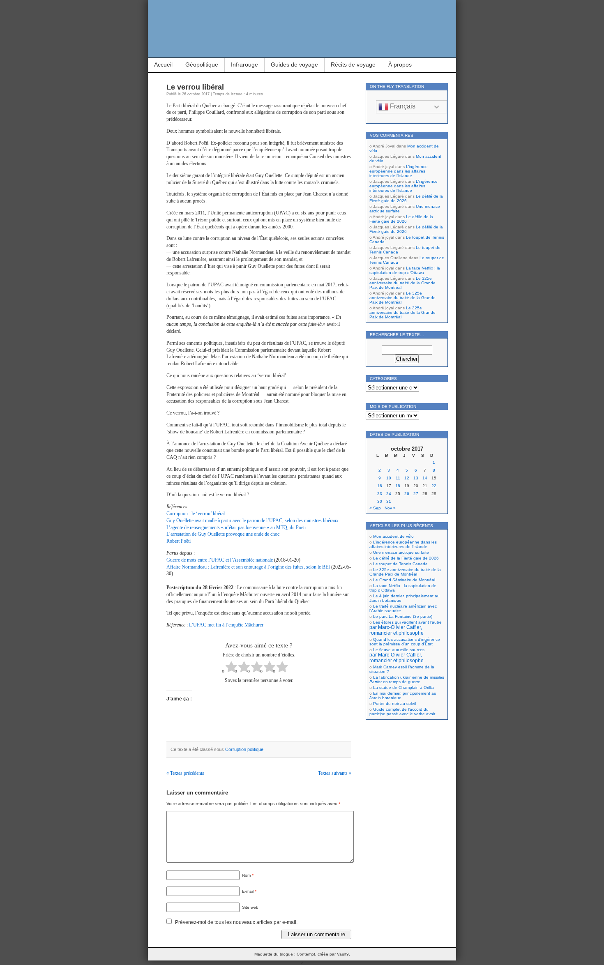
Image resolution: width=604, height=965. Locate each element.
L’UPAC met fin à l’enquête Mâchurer (226, 625)
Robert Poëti (178, 541)
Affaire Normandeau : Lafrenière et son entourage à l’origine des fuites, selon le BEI (248, 567)
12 (406, 478)
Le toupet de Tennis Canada (400, 564)
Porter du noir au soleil (394, 703)
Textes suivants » (334, 773)
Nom (248, 875)
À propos (400, 64)
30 (379, 501)
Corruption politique (244, 749)
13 (415, 478)
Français (401, 106)
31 (388, 501)
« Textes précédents (185, 773)
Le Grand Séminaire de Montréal (404, 580)
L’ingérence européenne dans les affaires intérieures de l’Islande (398, 171)
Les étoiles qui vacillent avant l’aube (405, 628)
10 (388, 478)
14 (424, 478)
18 (397, 486)
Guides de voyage (294, 64)
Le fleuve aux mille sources (396, 655)
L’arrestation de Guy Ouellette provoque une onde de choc (222, 534)
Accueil (163, 64)
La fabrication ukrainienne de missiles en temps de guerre (406, 679)
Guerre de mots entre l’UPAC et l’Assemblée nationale (219, 560)
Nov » (390, 508)
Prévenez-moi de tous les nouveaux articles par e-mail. (236, 922)
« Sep (375, 508)
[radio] (231, 668)
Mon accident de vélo (393, 536)
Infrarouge (244, 64)
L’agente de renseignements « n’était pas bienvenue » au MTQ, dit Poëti (236, 527)
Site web (250, 907)
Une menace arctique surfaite (401, 552)
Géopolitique (201, 64)
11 (398, 478)
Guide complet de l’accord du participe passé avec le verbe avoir (402, 711)
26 (406, 493)
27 (415, 493)
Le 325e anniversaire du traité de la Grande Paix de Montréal (402, 283)
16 (379, 486)
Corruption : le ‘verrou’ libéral (195, 513)
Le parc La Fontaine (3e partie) (402, 616)
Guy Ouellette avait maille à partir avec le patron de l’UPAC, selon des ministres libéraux (252, 520)
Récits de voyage (353, 64)
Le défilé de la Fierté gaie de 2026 (406, 198)
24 (388, 493)
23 (379, 493)
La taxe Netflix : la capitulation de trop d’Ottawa (404, 270)
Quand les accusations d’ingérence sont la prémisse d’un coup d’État (404, 641)
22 (433, 486)
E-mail (249, 891)
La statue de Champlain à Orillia (403, 687)
